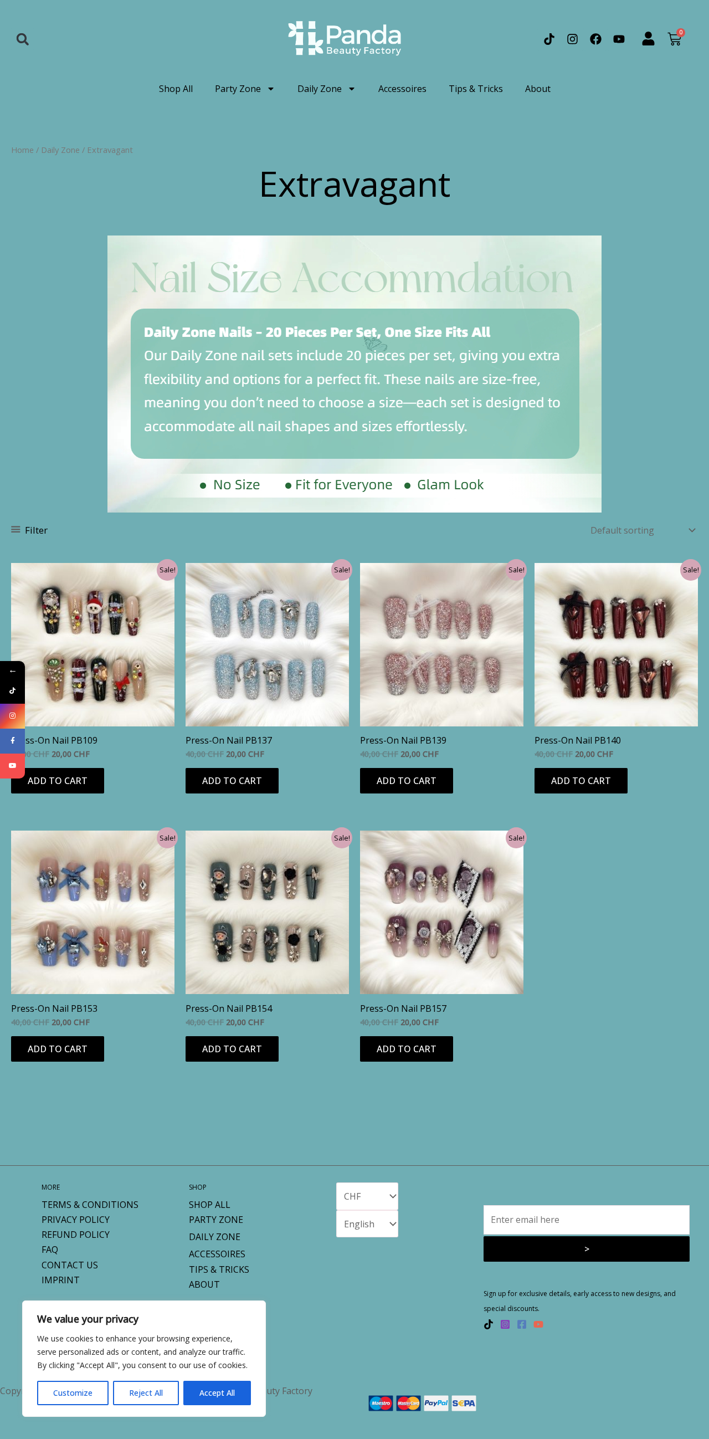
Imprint (61, 1280)
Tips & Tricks (476, 89)
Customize (73, 1392)
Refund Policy (76, 1234)
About (538, 89)
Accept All (217, 1392)
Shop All (176, 89)
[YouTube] (538, 1324)
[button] (22, 39)
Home (22, 149)
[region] (144, 1358)
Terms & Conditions (90, 1205)
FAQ (50, 1249)
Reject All (146, 1392)
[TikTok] (489, 1324)
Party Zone (238, 89)
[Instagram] (505, 1324)
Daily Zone (319, 89)
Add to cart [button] (58, 781)
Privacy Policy (76, 1219)
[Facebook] (522, 1324)
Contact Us (70, 1265)
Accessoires (402, 89)
